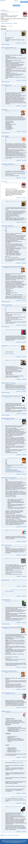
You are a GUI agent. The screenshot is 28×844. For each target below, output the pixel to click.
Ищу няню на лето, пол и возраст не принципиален (12, 627)
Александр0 (7, 712)
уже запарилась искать (6, 85)
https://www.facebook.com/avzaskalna (12, 620)
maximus (6, 182)
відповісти (19, 42)
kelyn (13, 384)
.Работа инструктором (6, 599)
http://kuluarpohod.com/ (12, 489)
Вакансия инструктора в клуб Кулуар (9, 477)
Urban (7, 329)
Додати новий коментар (7, 23)
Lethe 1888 (7, 530)
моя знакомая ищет (5, 580)
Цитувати (15, 23)
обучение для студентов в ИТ (7, 225)
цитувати (24, 42)
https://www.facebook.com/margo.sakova (15, 659)
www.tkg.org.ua (15, 842)
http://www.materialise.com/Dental (7, 15)
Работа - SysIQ (4, 109)
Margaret (6, 110)
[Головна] (3, 0)
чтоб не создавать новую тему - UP (8, 47)
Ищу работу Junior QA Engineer (7, 418)
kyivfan (6, 558)
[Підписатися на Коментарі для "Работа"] (10, 835)
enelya (13, 796)
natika (7, 86)
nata (8, 458)
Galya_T (7, 306)
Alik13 (7, 137)
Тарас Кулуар (11, 478)
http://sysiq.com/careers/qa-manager (18, 172)
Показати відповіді (5, 44)
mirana (6, 48)
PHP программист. (5, 136)
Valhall (6, 360)
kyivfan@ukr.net (8, 573)
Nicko (7, 806)
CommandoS (7, 419)
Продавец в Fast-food (5, 711)
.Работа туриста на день (6, 545)
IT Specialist (4, 181)
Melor (13, 579)
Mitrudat (6, 397)
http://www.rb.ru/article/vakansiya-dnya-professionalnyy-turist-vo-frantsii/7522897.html (14, 471)
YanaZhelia (7, 694)
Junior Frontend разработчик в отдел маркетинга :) (12, 266)
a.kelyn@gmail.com (9, 790)
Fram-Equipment (19, 762)
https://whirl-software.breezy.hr (15, 814)
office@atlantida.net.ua (9, 76)
